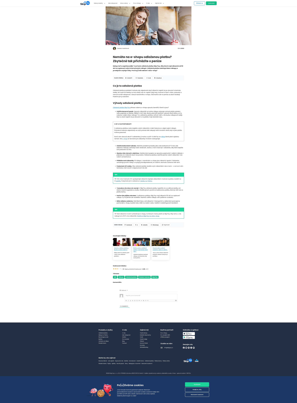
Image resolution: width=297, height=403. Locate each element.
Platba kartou (158, 361)
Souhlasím (197, 384)
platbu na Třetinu (146, 181)
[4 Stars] (119, 269)
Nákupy (121, 277)
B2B (115, 277)
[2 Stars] (115, 269)
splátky (118, 181)
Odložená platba (131, 277)
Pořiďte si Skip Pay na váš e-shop (148, 216)
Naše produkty (98, 3)
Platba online (166, 361)
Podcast (124, 343)
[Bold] (126, 300)
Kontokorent (132, 361)
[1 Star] (113, 269)
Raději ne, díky (197, 389)
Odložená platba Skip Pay (121, 107)
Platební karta (102, 343)
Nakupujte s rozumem (135, 363)
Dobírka (126, 361)
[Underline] (130, 300)
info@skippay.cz (168, 347)
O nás (148, 3)
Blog (123, 341)
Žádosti (142, 341)
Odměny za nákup (104, 341)
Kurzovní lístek (144, 343)
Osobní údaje (143, 339)
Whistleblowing (144, 347)
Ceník (141, 337)
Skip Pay (155, 277)
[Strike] (133, 300)
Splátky (114, 363)
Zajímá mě (158, 3)
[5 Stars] (120, 269)
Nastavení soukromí (147, 363)
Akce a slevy (124, 3)
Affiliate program (165, 337)
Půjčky (109, 363)
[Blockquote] (139, 300)
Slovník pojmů (120, 363)
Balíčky (100, 339)
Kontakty (142, 345)
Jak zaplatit (111, 361)
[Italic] (128, 300)
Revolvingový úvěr (103, 337)
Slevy (126, 363)
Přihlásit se (199, 3)
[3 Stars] (117, 269)
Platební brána (103, 363)
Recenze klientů (103, 361)
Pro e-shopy (137, 3)
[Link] (143, 300)
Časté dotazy (143, 333)
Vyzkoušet (211, 3)
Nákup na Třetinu (103, 335)
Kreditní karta (140, 361)
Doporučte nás (119, 361)
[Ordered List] (135, 300)
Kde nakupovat (112, 3)
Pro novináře (125, 339)
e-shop (124, 139)
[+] (147, 300)
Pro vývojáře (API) (165, 335)
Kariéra (124, 337)
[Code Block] (141, 300)
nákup (163, 137)
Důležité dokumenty (145, 335)
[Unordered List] (137, 300)
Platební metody (144, 277)
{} (145, 300)
